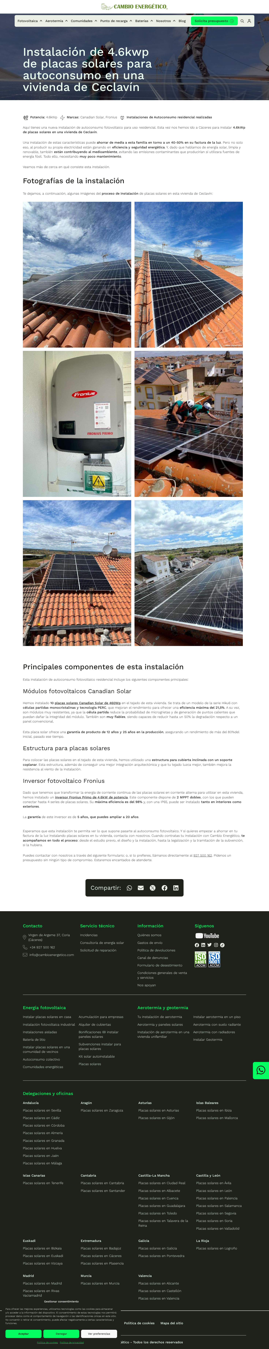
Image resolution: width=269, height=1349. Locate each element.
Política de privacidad (72, 1342)
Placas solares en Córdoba (44, 1125)
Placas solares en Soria (214, 1221)
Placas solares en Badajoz (101, 1248)
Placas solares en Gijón (156, 1118)
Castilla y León (208, 1175)
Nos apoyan (146, 985)
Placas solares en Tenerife (43, 1183)
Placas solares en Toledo (157, 1213)
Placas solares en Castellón (159, 1291)
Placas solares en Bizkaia (42, 1248)
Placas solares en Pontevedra (161, 1256)
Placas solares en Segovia (216, 1213)
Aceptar (23, 1333)
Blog (182, 21)
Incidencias (89, 935)
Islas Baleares (207, 1103)
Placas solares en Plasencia (102, 1263)
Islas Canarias (34, 1175)
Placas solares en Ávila (213, 1183)
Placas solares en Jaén (41, 1156)
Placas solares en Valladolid (217, 1228)
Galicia (143, 1241)
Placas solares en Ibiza (214, 1110)
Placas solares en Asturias (158, 1110)
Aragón (86, 1103)
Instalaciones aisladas (40, 1032)
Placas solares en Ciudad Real (161, 1183)
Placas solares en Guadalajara (161, 1206)
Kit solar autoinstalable (97, 1056)
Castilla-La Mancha (154, 1175)
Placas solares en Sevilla (42, 1110)
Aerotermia (54, 21)
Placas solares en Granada (43, 1140)
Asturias (145, 1103)
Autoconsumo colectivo (41, 1059)
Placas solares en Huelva (42, 1148)
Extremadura (91, 1241)
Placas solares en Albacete (159, 1191)
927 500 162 (202, 855)
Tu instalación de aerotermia (159, 1017)
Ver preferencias (99, 1333)
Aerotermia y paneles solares (160, 1024)
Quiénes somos (149, 935)
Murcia (86, 1276)
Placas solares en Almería (43, 1133)
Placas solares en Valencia (158, 1298)
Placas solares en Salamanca (219, 1206)
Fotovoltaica (28, 21)
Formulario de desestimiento (159, 965)
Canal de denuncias (152, 958)
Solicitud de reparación (98, 950)
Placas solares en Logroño (216, 1248)
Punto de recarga (114, 21)
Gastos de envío (149, 943)
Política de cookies (47, 1342)
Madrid (28, 1276)
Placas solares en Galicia (157, 1248)
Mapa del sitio (171, 1323)
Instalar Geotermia (207, 1039)
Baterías (141, 21)
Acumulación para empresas (101, 1017)
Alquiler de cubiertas (95, 1024)
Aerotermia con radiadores (214, 1032)
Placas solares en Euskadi (43, 1256)
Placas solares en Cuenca (158, 1198)
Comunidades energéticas (43, 1067)
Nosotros (163, 21)
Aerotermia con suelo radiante (217, 1024)
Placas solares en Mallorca (217, 1118)
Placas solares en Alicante (158, 1283)
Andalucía (31, 1103)
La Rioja (202, 1241)
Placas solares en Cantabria (102, 1183)
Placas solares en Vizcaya (43, 1263)
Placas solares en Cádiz (41, 1118)
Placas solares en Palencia (217, 1198)
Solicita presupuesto (211, 21)
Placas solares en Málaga (42, 1163)
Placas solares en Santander (103, 1191)
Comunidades (82, 21)
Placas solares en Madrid (42, 1283)
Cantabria (88, 1175)
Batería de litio (34, 1039)
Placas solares (90, 1064)
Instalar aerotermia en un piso (217, 1017)
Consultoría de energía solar (102, 943)
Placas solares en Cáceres (101, 1256)
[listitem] (129, 887)
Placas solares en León (214, 1191)
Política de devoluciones (156, 950)
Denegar (61, 1333)
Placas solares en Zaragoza (102, 1110)
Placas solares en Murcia (100, 1283)
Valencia (145, 1276)
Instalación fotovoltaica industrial (49, 1024)
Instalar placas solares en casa (47, 1017)
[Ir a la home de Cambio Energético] (134, 7)
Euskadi (29, 1241)
